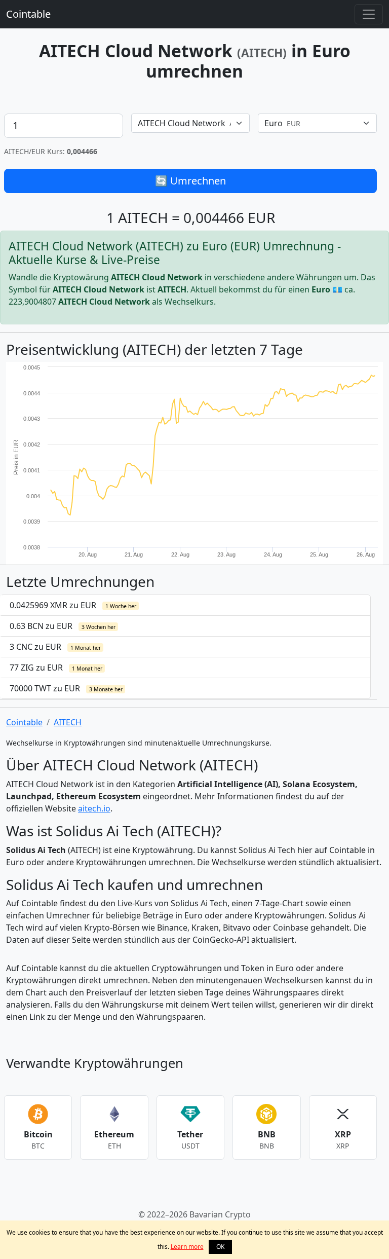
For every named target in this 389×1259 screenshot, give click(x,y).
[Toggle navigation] (369, 14)
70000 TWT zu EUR (66, 688)
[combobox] (190, 123)
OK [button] (220, 1246)
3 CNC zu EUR (55, 646)
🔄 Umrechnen (190, 181)
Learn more (187, 1246)
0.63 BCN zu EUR (62, 626)
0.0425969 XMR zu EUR (73, 605)
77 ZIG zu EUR (56, 667)
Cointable (28, 14)
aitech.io (94, 808)
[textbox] (184, 123)
